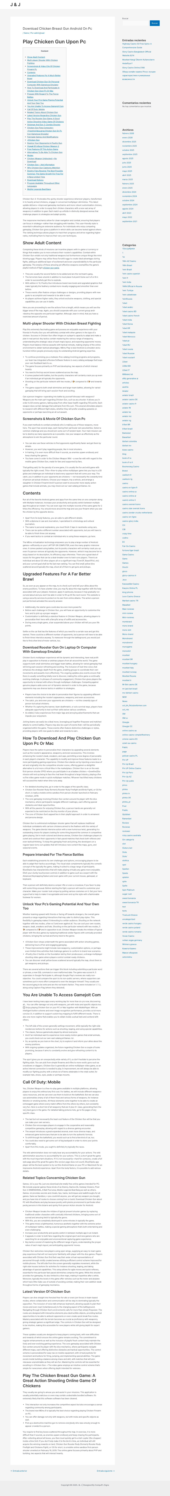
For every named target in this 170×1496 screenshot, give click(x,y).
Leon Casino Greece (131, 596)
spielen (125, 877)
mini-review (127, 613)
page (124, 751)
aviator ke (126, 412)
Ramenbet (126, 818)
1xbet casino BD (129, 311)
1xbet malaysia (128, 332)
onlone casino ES (130, 739)
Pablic (125, 747)
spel (124, 864)
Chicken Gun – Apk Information (41, 164)
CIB (123, 529)
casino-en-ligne (129, 517)
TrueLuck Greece (130, 915)
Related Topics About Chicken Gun (42, 112)
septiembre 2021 (129, 221)
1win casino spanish (131, 273)
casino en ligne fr (130, 487)
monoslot (126, 651)
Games (125, 563)
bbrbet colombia (129, 441)
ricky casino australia (131, 835)
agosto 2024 (127, 209)
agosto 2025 (127, 158)
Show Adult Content (36, 57)
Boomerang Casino (130, 466)
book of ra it (127, 462)
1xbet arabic (127, 307)
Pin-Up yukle (128, 781)
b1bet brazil (127, 429)
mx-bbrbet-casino (130, 693)
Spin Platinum (128, 890)
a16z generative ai (130, 378)
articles (125, 383)
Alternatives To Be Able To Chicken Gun (44, 152)
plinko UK (126, 797)
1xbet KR (126, 328)
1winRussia (127, 299)
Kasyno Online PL (130, 588)
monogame (127, 647)
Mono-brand (127, 634)
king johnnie (127, 592)
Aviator (125, 391)
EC (123, 542)
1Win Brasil (127, 265)
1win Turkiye (127, 290)
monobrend (127, 642)
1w (123, 257)
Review (125, 823)
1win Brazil (127, 269)
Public (125, 810)
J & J (15, 4)
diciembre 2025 (129, 141)
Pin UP (125, 760)
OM (123, 714)
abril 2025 (126, 175)
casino (125, 483)
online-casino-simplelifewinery (136, 735)
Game (26, 33)
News (124, 701)
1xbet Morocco (128, 336)
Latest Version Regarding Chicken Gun (44, 115)
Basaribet (126, 437)
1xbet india (127, 320)
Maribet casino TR (130, 600)
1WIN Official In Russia (132, 286)
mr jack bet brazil (129, 689)
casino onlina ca (129, 491)
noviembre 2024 (129, 196)
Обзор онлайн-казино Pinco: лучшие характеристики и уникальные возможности (139, 75)
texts (124, 911)
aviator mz (126, 416)
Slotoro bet (127, 848)
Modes (30, 155)
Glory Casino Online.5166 (133, 67)
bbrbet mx (126, 445)
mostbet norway (129, 672)
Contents (31, 72)
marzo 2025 (127, 179)
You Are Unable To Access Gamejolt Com (45, 106)
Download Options (35, 180)
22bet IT (126, 370)
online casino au (129, 730)
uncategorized (128, 919)
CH (123, 525)
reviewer (126, 831)
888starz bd (127, 374)
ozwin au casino (129, 743)
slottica (125, 860)
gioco (124, 571)
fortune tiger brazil (130, 550)
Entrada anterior (19, 1471)
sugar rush (127, 894)
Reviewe (126, 827)
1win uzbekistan (129, 294)
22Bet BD (126, 366)
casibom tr (127, 475)
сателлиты (127, 957)
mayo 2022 (127, 217)
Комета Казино (129, 948)
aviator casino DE (130, 399)
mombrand (127, 621)
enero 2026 (127, 137)
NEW (124, 697)
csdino (125, 538)
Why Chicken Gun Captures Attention (43, 168)
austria (125, 387)
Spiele (125, 873)
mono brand (127, 626)
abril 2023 (126, 213)
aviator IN (126, 408)
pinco (124, 785)
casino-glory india (130, 521)
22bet (124, 362)
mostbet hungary (129, 663)
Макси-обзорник (130, 953)
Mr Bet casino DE (129, 684)
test (124, 906)
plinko (125, 789)
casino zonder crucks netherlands (137, 512)
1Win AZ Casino (129, 261)
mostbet (126, 655)
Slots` (125, 856)
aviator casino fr (129, 404)
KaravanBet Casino (130, 584)
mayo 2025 (127, 171)
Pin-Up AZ (126, 776)
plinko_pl (126, 802)
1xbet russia (127, 349)
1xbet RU (126, 345)
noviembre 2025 (129, 146)
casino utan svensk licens (133, 508)
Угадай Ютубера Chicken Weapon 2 (43, 146)
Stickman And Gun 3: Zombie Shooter (43, 124)
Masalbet (126, 605)
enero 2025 (127, 188)
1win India (126, 282)
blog (124, 454)
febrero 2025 (128, 183)
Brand (125, 471)
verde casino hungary (131, 923)
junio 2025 (127, 167)
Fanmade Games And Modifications (42, 137)
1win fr (125, 278)
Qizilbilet (126, 814)
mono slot (126, 630)
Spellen (125, 869)
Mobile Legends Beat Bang (39, 189)
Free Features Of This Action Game (42, 149)
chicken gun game (51, 268)
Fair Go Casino (128, 546)
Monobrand (127, 638)
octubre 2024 (128, 200)
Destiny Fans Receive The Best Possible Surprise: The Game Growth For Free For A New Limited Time (45, 174)
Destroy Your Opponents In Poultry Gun (44, 143)
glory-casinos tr (129, 575)
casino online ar (129, 496)
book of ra (126, 458)
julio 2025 (126, 162)
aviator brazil (128, 395)
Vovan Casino (128, 936)
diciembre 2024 (129, 192)
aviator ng (126, 420)
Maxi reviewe (128, 609)
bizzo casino (127, 450)
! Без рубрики (128, 248)
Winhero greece (129, 944)
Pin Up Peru (127, 772)
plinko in (126, 793)
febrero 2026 (128, 133)
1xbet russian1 (128, 357)
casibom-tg (127, 479)
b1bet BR (126, 424)
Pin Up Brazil (128, 764)
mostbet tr (126, 680)
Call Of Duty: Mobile (36, 109)
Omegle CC (127, 726)
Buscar (125, 18)
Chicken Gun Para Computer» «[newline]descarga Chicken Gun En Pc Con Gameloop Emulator (44, 131)
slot (124, 844)
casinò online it (129, 500)
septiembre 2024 (130, 204)
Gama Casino (128, 554)
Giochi (125, 567)
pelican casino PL (130, 756)
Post (124, 806)
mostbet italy (128, 668)
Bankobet (126, 433)
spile (124, 881)
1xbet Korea (127, 324)
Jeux (124, 579)
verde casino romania (131, 932)
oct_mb (125, 709)
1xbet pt (125, 341)
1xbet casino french (131, 315)
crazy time (126, 533)
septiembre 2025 (129, 154)
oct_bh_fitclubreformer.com (134, 705)
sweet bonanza (129, 898)
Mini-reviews (128, 617)
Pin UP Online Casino (131, 768)
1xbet (124, 303)
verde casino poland (131, 927)
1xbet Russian (128, 353)
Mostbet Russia (129, 676)
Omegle (125, 722)
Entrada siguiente (106, 1471)
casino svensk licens (131, 504)
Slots (124, 852)
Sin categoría (128, 839)
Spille (124, 885)
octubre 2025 (128, 150)
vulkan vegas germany (132, 940)
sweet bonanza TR (130, 902)
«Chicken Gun (33, 140)
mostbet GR (127, 659)
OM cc (125, 718)
